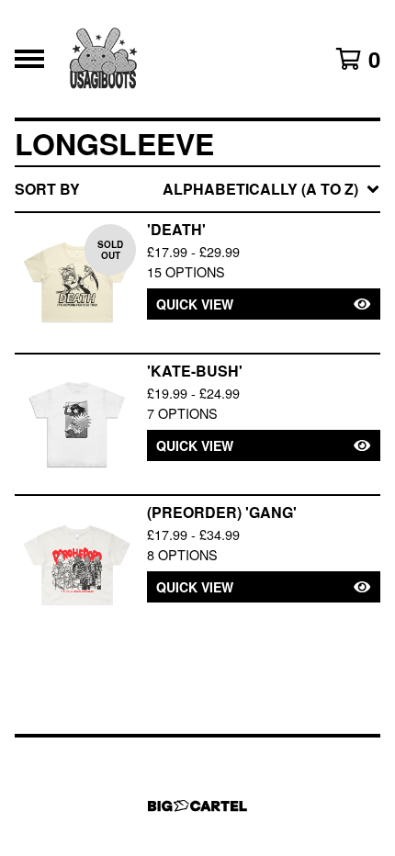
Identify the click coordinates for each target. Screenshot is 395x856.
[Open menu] (29, 59)
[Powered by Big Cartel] (197, 806)
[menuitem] (197, 189)
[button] (263, 304)
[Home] (103, 59)
